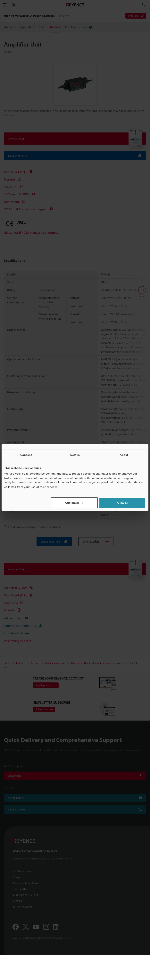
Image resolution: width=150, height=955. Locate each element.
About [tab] (124, 454)
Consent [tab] (26, 454)
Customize (72, 502)
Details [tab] (75, 454)
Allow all (122, 502)
